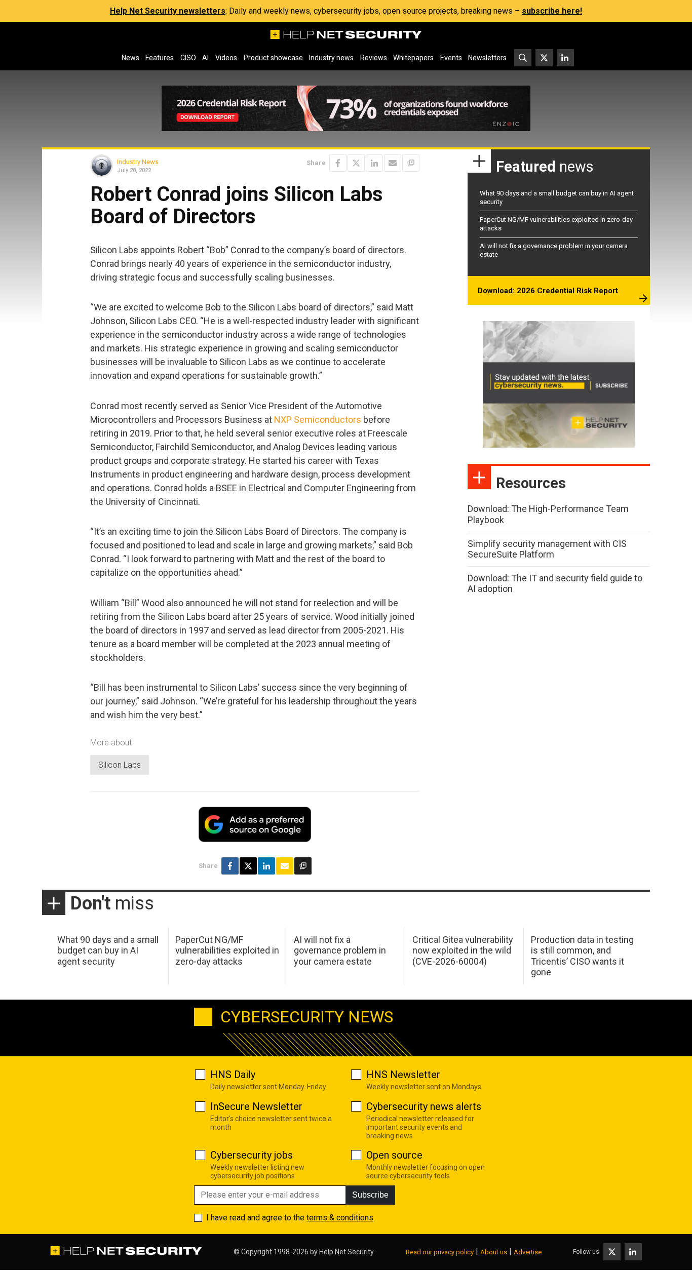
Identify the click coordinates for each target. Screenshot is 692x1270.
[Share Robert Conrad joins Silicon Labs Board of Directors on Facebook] (338, 163)
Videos (226, 58)
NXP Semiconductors (317, 419)
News (130, 58)
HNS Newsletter (403, 1074)
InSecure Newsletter (256, 1106)
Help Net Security (346, 1252)
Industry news (331, 58)
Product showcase (273, 58)
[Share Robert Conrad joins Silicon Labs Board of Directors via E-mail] (392, 163)
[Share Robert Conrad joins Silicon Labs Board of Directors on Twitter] (356, 163)
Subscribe (370, 1194)
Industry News (138, 162)
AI (205, 58)
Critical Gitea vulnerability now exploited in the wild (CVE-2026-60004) (462, 950)
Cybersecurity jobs (251, 1155)
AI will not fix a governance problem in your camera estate (340, 950)
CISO (188, 58)
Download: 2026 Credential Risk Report (548, 290)
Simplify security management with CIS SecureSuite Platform (547, 549)
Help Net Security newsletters (167, 11)
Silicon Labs (119, 765)
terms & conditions (339, 1217)
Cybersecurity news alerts (423, 1106)
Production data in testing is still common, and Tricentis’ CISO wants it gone (582, 956)
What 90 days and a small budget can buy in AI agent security (108, 950)
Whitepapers (413, 58)
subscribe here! (552, 11)
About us (493, 1252)
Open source (394, 1155)
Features (159, 58)
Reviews (373, 58)
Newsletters (487, 58)
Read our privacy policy (440, 1252)
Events (451, 58)
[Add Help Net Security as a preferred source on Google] (410, 163)
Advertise (528, 1252)
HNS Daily (232, 1074)
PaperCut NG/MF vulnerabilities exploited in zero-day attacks (227, 950)
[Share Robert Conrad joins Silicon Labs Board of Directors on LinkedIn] (374, 163)
